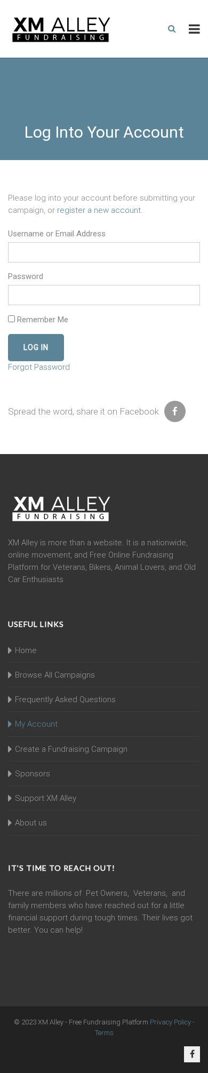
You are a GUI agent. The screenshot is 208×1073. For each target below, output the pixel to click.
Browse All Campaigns (55, 675)
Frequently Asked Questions (65, 699)
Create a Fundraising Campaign (71, 749)
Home (26, 650)
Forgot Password (39, 367)
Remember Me (41, 319)
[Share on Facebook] (175, 411)
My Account (36, 724)
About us (31, 823)
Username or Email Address (57, 234)
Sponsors (32, 773)
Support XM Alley (45, 798)
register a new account (99, 210)
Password (25, 276)
